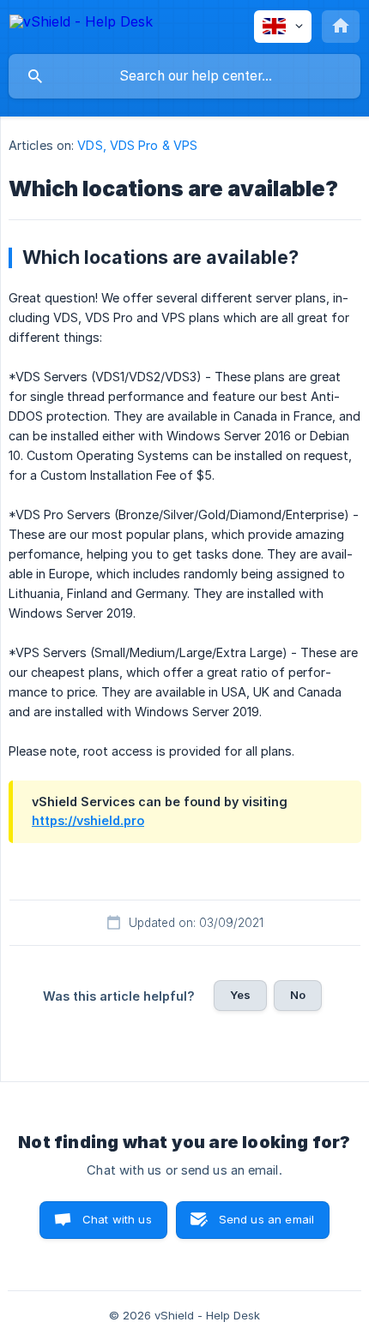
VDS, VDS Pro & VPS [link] (137, 145)
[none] (81, 24)
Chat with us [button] (117, 1219)
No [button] (297, 995)
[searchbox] (184, 76)
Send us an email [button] (266, 1219)
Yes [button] (240, 995)
